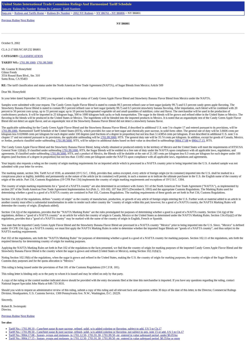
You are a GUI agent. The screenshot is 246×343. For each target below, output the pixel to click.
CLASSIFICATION (31, 56)
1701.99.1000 (27, 62)
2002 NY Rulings (83, 13)
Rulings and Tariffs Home (29, 13)
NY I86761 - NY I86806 (110, 13)
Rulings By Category (49, 8)
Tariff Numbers (71, 8)
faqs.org (6, 8)
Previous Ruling (10, 20)
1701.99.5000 (45, 62)
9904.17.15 (198, 140)
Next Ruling (28, 20)
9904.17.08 (181, 140)
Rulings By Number (24, 8)
